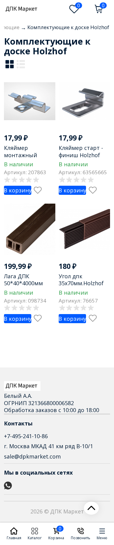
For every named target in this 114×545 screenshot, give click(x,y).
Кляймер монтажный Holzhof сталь (22, 155)
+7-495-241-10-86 (26, 436)
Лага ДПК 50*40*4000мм (23, 279)
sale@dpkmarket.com (32, 456)
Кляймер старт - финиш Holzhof (81, 151)
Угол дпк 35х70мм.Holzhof (81, 279)
